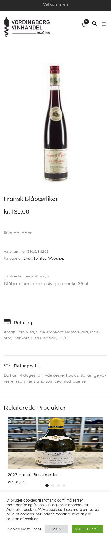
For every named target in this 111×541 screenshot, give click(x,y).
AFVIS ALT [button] (56, 529)
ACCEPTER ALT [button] (87, 529)
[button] (103, 24)
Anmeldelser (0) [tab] (37, 276)
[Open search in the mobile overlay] (94, 23)
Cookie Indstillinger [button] (24, 529)
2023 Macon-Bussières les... (34, 475)
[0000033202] (55, 124)
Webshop (56, 258)
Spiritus (39, 258)
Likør (27, 258)
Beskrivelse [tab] (14, 276)
